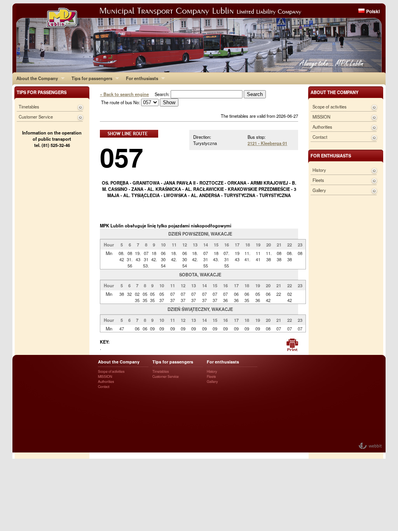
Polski (373, 11)
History (319, 170)
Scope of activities (329, 106)
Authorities (322, 127)
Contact (319, 137)
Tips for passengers (90, 78)
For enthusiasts (140, 78)
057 (121, 157)
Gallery (319, 190)
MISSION (321, 117)
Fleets (318, 180)
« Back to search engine (124, 94)
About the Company (35, 78)
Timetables (29, 106)
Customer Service (36, 117)
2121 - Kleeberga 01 (267, 143)
